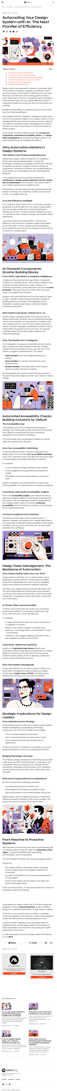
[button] (2, 2)
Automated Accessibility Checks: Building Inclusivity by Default (25, 77)
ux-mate (4, 1079)
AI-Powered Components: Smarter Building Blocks (22, 75)
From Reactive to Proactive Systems (18, 84)
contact (18, 1079)
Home (3, 6)
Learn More (41, 977)
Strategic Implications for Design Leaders (19, 82)
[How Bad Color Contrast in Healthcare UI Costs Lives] (33, 1006)
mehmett (11, 1079)
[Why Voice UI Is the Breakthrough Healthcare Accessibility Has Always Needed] (33, 1033)
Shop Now (14, 973)
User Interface (9, 6)
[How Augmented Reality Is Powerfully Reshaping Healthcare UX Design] (6, 1006)
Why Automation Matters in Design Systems (20, 72)
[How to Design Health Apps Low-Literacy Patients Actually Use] (6, 1033)
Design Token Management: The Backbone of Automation (24, 79)
